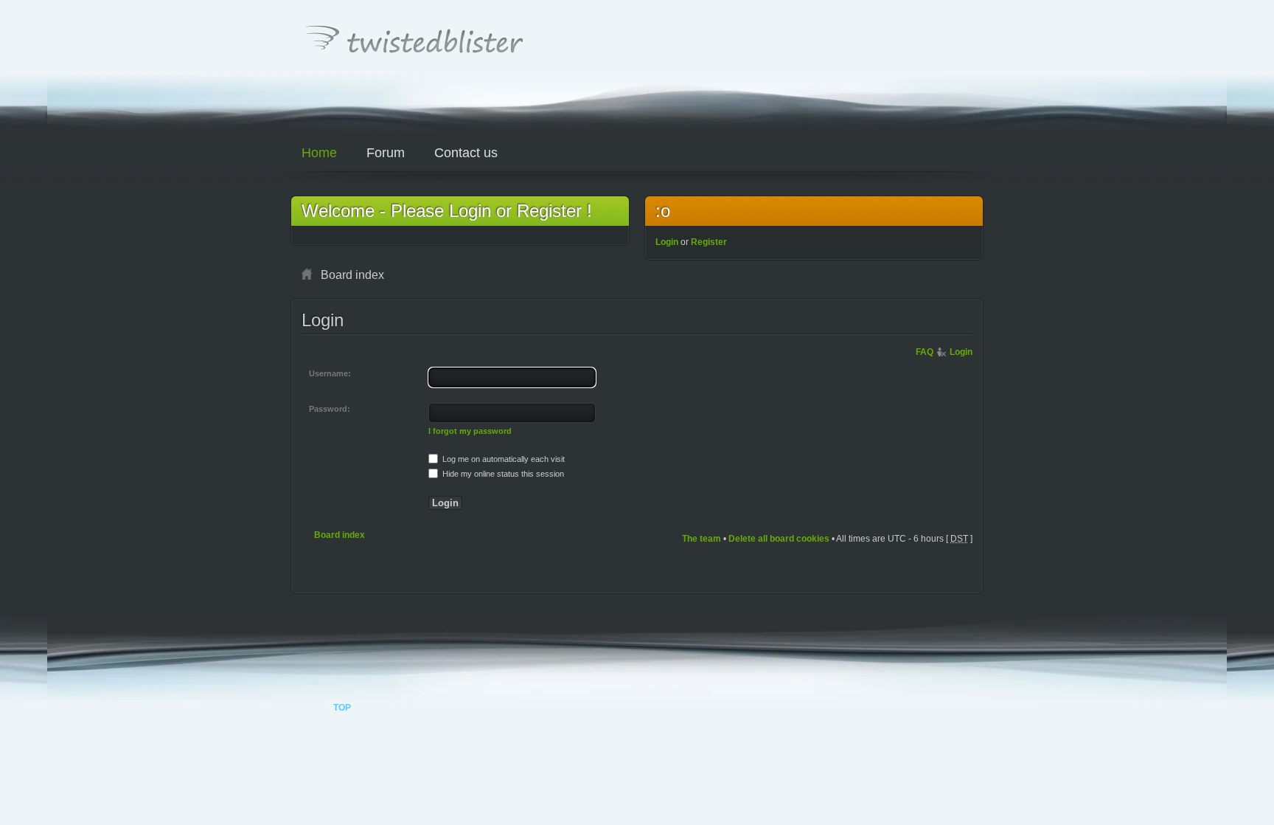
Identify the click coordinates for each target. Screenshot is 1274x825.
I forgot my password (470, 431)
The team (701, 539)
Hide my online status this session (502, 473)
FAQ (924, 352)
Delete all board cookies (778, 539)
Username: (330, 373)
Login (666, 242)
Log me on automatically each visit (502, 459)
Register (709, 242)
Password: (329, 408)
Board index (339, 535)
